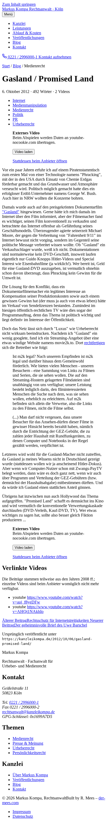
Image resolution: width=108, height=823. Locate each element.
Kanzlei (19, 23)
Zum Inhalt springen (19, 4)
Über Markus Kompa (30, 775)
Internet (19, 100)
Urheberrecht (23, 124)
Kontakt (19, 47)
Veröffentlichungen (28, 37)
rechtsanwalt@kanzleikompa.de (28, 712)
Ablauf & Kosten (27, 33)
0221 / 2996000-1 (24, 702)
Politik (18, 114)
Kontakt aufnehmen (55, 57)
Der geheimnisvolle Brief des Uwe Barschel (52, 622)
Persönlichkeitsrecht (29, 752)
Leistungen (22, 28)
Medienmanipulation (30, 105)
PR (15, 119)
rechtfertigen (94, 343)
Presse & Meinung (28, 743)
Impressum (22, 811)
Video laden (24, 152)
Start (6, 66)
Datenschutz (23, 816)
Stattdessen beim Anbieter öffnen (40, 161)
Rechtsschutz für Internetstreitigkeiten (46, 620)
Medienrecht (23, 110)
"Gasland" (10, 212)
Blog (17, 42)
